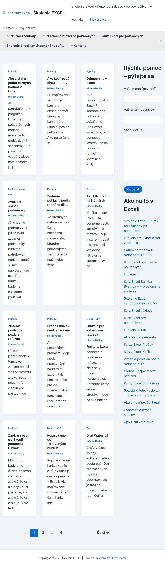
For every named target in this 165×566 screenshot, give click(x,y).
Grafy (89, 428)
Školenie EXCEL (49, 12)
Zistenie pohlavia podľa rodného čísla (58, 200)
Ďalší (103, 532)
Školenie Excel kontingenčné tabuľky (35, 46)
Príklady (12, 71)
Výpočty (91, 71)
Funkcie (12, 189)
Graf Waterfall (97, 435)
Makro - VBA (93, 318)
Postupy (51, 71)
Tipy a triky (97, 19)
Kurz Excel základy (21, 36)
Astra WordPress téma (112, 558)
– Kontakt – (79, 46)
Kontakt (77, 19)
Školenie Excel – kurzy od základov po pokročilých (109, 6)
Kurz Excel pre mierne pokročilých (68, 36)
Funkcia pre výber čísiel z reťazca (96, 330)
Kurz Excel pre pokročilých (122, 36)
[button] (150, 6)
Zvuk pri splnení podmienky (16, 206)
